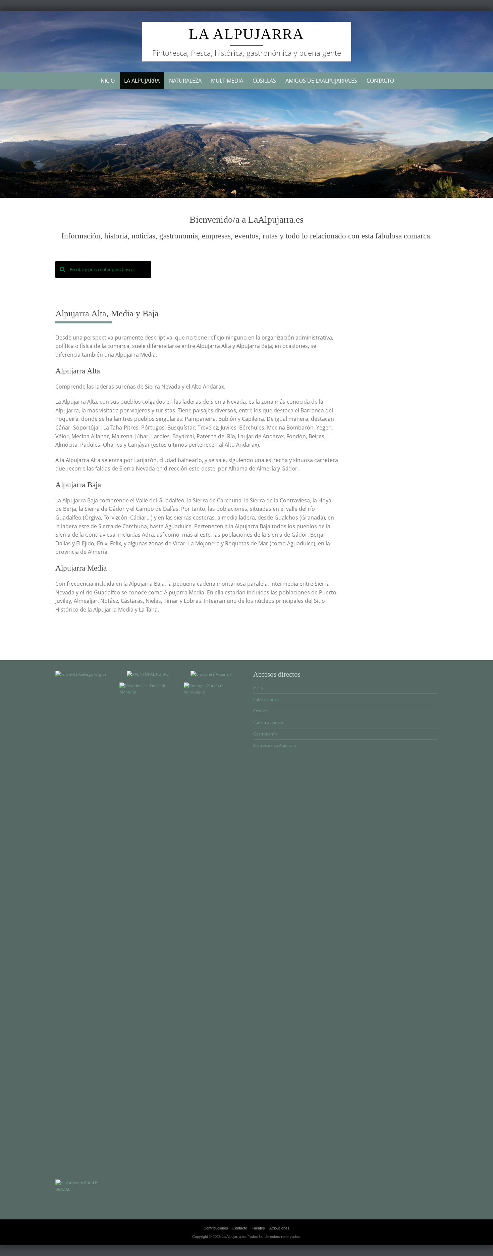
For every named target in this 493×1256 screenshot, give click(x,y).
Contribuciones (216, 1228)
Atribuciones (279, 1228)
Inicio (107, 80)
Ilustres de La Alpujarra (274, 745)
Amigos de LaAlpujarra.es (321, 80)
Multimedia (227, 80)
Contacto (380, 80)
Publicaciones (266, 699)
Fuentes (258, 1228)
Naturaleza (185, 80)
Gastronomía (265, 734)
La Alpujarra (246, 34)
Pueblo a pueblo (268, 722)
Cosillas (264, 80)
